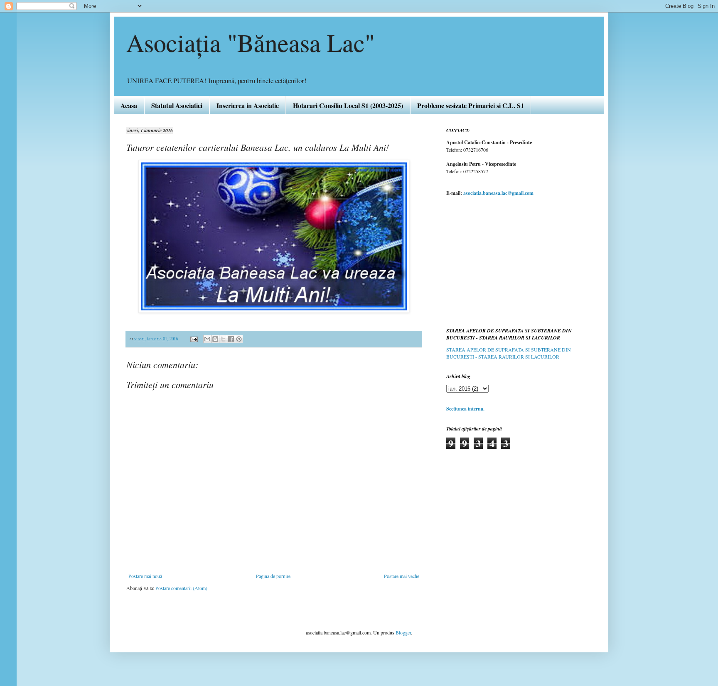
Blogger (403, 632)
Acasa (128, 105)
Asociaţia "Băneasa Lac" (250, 42)
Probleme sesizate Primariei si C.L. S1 (470, 105)
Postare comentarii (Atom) (181, 588)
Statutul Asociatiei (176, 105)
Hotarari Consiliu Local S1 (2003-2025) (348, 105)
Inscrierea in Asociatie (247, 105)
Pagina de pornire (273, 576)
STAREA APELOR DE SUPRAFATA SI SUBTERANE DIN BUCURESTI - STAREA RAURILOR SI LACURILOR (508, 353)
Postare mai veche (401, 576)
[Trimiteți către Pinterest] (239, 339)
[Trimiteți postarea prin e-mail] (193, 339)
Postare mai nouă (145, 576)
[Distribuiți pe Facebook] (231, 339)
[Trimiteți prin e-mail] (207, 339)
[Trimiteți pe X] (223, 339)
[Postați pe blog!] (215, 339)
